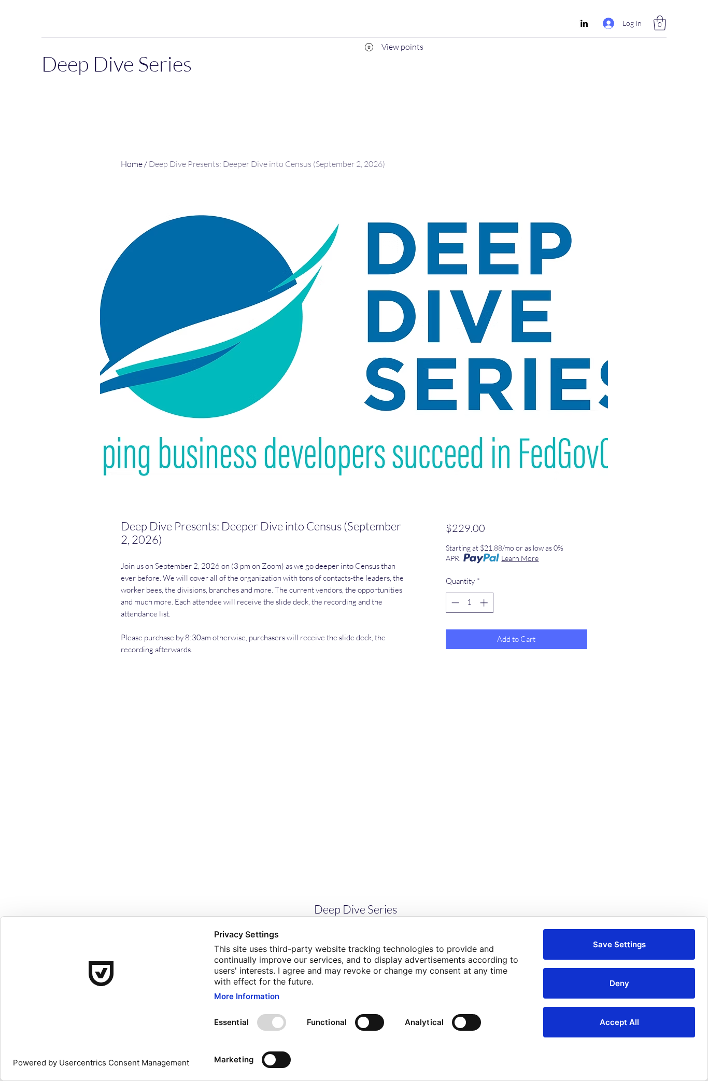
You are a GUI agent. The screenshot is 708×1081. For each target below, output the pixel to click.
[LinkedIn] (584, 23)
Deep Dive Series (116, 63)
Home (132, 164)
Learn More (520, 558)
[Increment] (485, 602)
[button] (660, 23)
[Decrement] (454, 602)
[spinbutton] (469, 602)
